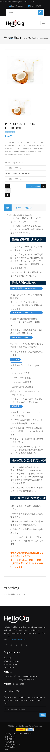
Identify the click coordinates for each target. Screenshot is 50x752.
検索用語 (8, 739)
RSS (6, 749)
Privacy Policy (10, 734)
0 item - (35, 6)
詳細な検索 (9, 742)
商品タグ (28, 208)
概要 (8, 208)
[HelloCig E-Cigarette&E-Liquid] (14, 23)
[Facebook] (6, 645)
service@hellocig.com (18, 639)
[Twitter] (16, 645)
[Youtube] (21, 645)
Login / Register (17, 6)
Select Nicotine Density (17, 173)
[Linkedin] (26, 645)
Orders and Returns (13, 744)
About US (7, 658)
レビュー (17, 208)
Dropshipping (9, 667)
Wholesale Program (11, 661)
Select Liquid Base (14, 162)
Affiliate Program (10, 664)
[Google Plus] (11, 645)
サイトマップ (10, 736)
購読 (43, 715)
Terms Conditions (25, 734)
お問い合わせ (10, 747)
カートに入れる (33, 186)
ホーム (12, 38)
